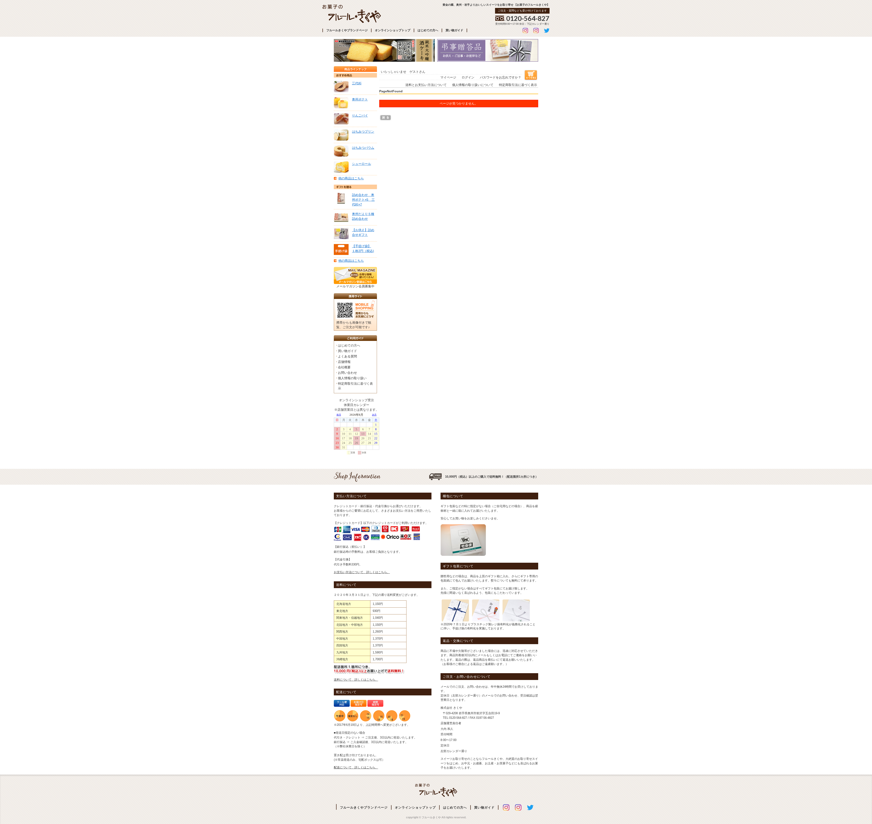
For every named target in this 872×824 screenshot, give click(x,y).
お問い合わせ (347, 372)
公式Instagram (525, 30)
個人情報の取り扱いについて (472, 85)
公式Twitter (547, 30)
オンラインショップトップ (392, 30)
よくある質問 (347, 356)
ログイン (468, 77)
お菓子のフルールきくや (351, 14)
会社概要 (344, 367)
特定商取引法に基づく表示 (518, 85)
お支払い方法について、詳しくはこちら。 (362, 572)
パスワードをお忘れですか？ (500, 77)
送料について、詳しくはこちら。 (356, 679)
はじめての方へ (428, 30)
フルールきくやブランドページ (347, 30)
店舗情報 (344, 362)
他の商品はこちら (351, 178)
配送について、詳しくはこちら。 (356, 767)
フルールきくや (436, 790)
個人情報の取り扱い (352, 378)
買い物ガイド (454, 30)
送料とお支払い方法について (426, 85)
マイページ (448, 77)
